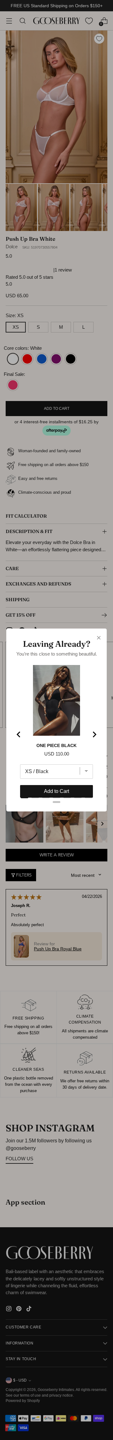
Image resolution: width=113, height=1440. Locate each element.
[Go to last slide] (19, 734)
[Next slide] (94, 734)
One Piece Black (56, 745)
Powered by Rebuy (56, 816)
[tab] (24, 797)
